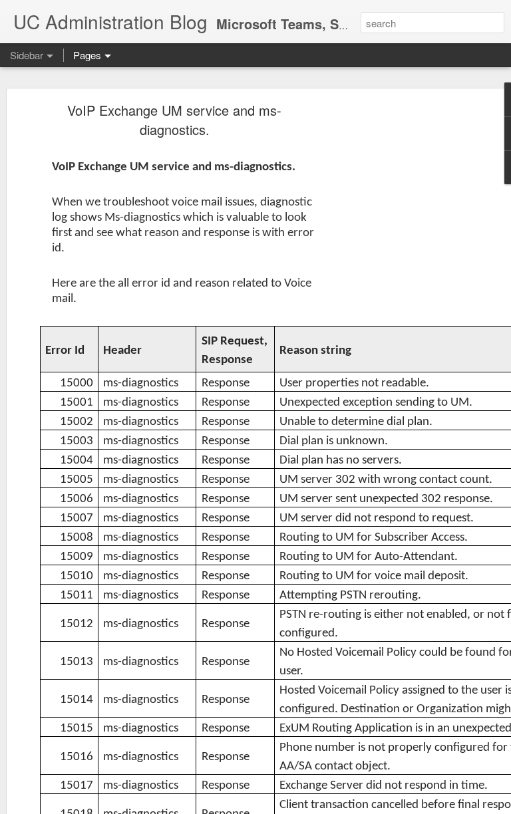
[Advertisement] (396, 316)
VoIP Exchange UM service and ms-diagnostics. (174, 119)
